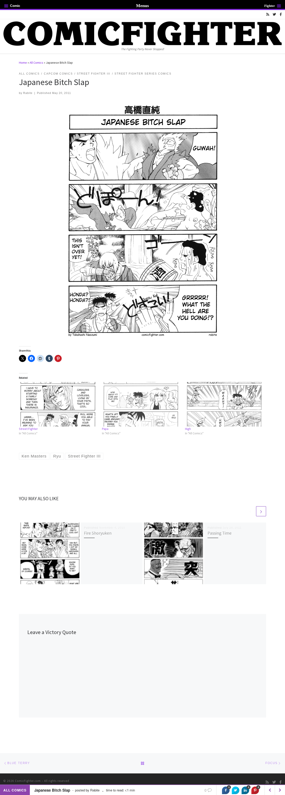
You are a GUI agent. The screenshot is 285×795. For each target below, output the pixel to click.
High (188, 429)
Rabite (28, 93)
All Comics (36, 63)
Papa (105, 429)
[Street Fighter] (58, 404)
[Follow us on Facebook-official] (281, 14)
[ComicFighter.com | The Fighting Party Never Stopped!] (142, 32)
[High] (224, 404)
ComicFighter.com (28, 781)
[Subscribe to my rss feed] (267, 14)
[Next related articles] (261, 511)
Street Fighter (28, 429)
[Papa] (141, 404)
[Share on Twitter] (235, 790)
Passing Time (220, 533)
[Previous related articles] (250, 511)
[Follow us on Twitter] (274, 14)
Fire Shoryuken (98, 533)
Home (23, 63)
